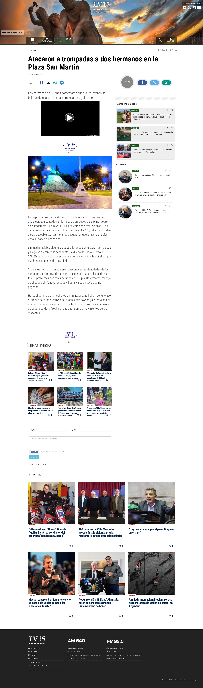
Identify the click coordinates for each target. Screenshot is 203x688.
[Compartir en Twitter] (48, 83)
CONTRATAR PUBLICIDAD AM (76, 659)
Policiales (32, 50)
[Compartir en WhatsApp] (55, 83)
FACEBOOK (34, 652)
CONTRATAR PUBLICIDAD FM (115, 659)
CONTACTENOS (35, 648)
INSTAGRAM (34, 659)
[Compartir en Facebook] (42, 83)
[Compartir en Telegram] (62, 83)
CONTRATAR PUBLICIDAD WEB (37, 666)
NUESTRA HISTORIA (34, 662)
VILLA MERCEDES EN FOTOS (12, 32)
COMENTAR (34, 457)
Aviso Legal (193, 680)
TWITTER (34, 655)
